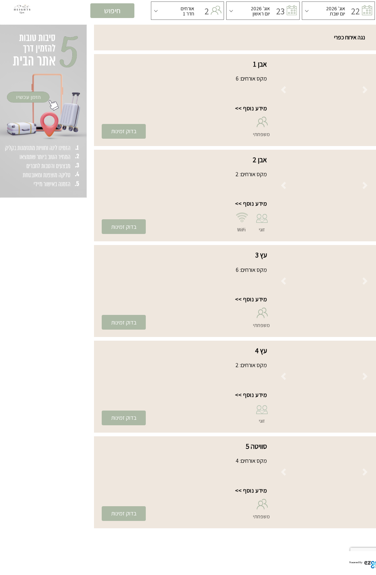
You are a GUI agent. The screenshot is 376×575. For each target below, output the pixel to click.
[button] (283, 90)
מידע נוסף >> (251, 108)
